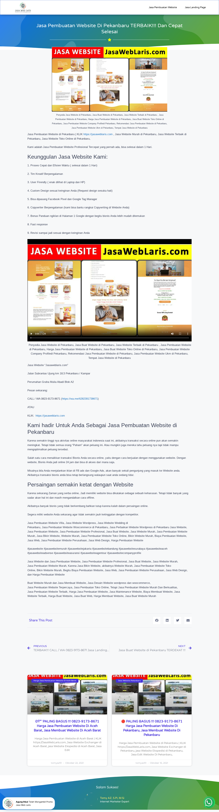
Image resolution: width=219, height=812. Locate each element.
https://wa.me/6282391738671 (80, 398)
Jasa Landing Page (195, 7)
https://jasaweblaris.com (98, 134)
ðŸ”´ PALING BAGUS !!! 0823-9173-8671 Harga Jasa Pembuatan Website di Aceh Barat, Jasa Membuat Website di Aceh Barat (67, 726)
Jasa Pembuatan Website (163, 7)
